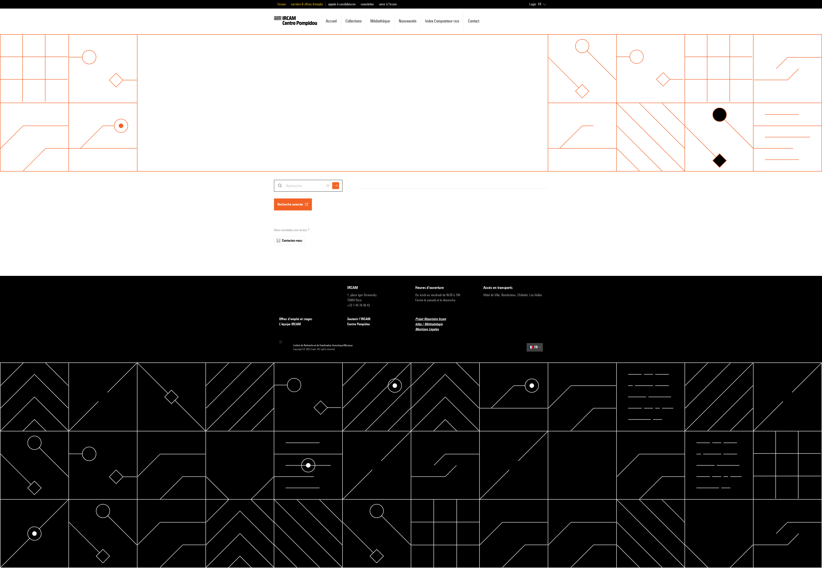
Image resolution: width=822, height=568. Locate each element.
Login (532, 4)
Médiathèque (380, 21)
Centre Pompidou (358, 324)
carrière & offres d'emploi (307, 4)
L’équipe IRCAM (290, 324)
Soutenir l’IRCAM (358, 319)
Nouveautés (407, 21)
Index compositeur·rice (442, 21)
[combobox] (308, 186)
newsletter (367, 4)
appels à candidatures (342, 4)
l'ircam (281, 4)
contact (473, 21)
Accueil (331, 21)
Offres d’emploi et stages (295, 319)
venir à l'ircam (388, 4)
